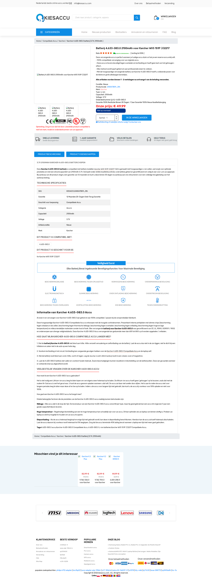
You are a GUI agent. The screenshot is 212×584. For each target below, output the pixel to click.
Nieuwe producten (101, 32)
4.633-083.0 (44, 244)
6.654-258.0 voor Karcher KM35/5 (115, 481)
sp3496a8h (166, 570)
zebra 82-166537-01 (120, 570)
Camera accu (88, 554)
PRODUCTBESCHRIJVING (49, 154)
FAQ (165, 32)
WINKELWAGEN (168, 16)
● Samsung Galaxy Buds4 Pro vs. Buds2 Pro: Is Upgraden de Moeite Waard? (134, 545)
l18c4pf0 (63, 558)
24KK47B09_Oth (113, 87)
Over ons (138, 3)
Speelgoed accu (89, 564)
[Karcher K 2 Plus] (85, 457)
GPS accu (87, 557)
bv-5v (174, 570)
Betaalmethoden (153, 3)
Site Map (39, 561)
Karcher (62, 41)
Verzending (169, 3)
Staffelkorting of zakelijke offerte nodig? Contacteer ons (119, 122)
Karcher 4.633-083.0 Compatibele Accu (122, 351)
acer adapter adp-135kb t (91, 570)
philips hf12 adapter (64, 570)
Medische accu (89, 561)
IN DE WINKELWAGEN (136, 117)
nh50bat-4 (64, 545)
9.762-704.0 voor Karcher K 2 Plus (100, 481)
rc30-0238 (64, 561)
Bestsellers (121, 32)
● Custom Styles (113, 548)
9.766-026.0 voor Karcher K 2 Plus (85, 481)
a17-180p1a (106, 570)
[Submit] (137, 18)
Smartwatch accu (90, 547)
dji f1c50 (146, 570)
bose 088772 (156, 570)
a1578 (131, 570)
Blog (173, 32)
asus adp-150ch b (66, 548)
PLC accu (87, 551)
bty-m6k (138, 570)
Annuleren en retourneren (144, 32)
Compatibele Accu (50, 41)
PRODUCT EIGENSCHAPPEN (82, 154)
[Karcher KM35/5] (116, 457)
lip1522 (62, 555)
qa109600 (63, 551)
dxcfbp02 (76, 570)
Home (84, 32)
